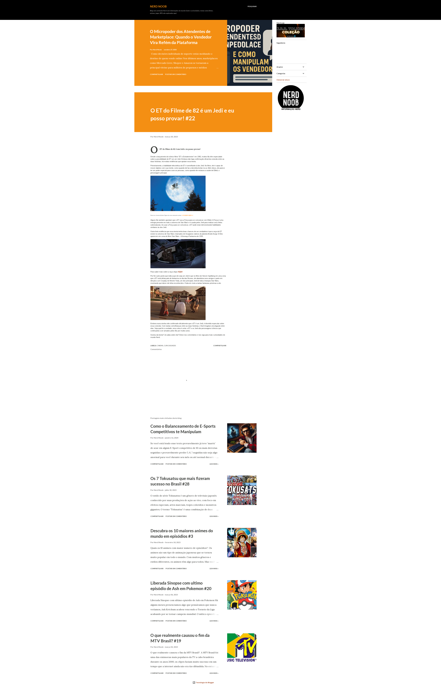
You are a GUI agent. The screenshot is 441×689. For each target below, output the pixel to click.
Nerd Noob (158, 6)
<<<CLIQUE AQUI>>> (187, 215)
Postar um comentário (175, 74)
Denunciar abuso (283, 80)
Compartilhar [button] (156, 74)
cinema (160, 346)
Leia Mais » (214, 464)
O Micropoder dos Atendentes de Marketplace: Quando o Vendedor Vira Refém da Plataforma (181, 37)
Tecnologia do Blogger (204, 682)
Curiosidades (170, 346)
